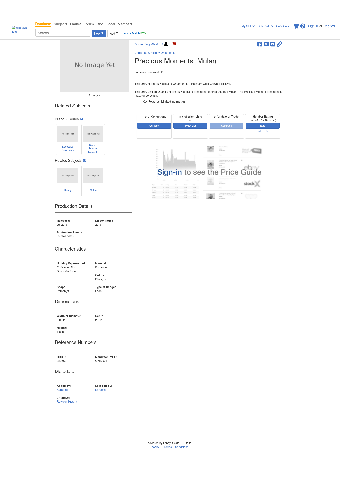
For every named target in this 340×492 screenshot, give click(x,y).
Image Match (134, 33)
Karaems (62, 390)
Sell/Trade (264, 26)
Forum (89, 23)
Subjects (60, 23)
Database (43, 23)
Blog (100, 23)
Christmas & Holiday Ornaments (155, 53)
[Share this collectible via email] (272, 44)
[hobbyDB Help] (302, 25)
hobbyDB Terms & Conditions (170, 447)
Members (125, 23)
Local (110, 23)
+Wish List (190, 125)
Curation (282, 26)
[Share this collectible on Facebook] (259, 44)
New (97, 33)
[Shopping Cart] (296, 25)
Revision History (67, 401)
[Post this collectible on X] (266, 44)
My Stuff (247, 26)
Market (75, 23)
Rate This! (262, 131)
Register (329, 26)
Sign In (313, 26)
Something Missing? (149, 44)
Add (113, 33)
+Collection (154, 125)
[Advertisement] (170, 10)
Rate (262, 125)
